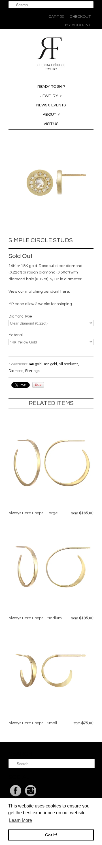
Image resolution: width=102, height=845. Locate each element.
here (64, 292)
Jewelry (51, 96)
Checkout (80, 17)
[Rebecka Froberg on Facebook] (16, 796)
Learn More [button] (20, 820)
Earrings (32, 371)
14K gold (35, 364)
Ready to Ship (51, 87)
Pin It (38, 385)
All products (68, 364)
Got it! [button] (51, 835)
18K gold (50, 364)
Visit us (51, 124)
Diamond (16, 371)
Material (15, 335)
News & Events (51, 105)
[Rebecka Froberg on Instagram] (31, 796)
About (51, 115)
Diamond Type (20, 316)
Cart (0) (56, 17)
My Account (78, 25)
